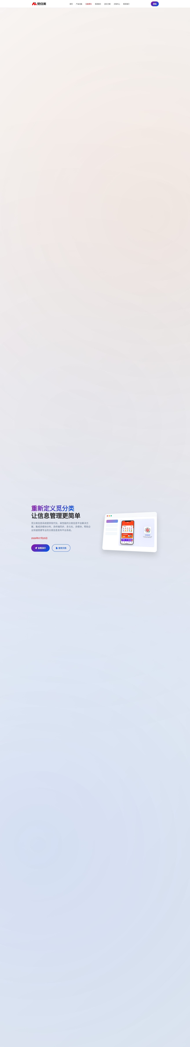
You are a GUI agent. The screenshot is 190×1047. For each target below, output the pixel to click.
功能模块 (88, 4)
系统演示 (98, 4)
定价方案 (107, 4)
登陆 (155, 4)
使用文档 (62, 548)
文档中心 (117, 4)
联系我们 (126, 4)
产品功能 (79, 4)
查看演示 (42, 548)
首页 (71, 4)
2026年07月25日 (39, 538)
